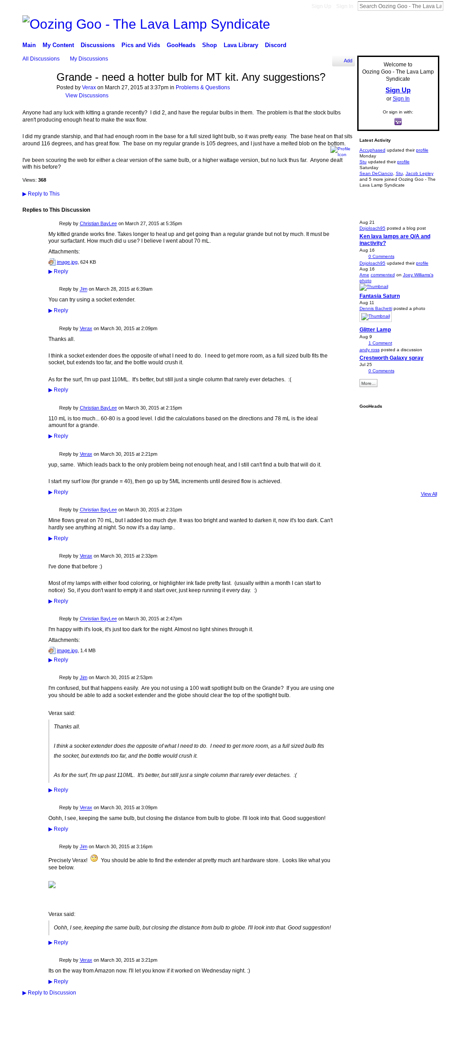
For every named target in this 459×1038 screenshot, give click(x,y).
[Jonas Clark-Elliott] (371, 449)
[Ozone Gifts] (420, 425)
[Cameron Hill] (396, 425)
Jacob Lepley (419, 173)
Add (348, 60)
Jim (83, 289)
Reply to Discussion (49, 993)
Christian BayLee (98, 223)
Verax (89, 87)
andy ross (369, 349)
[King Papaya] (371, 425)
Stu (363, 161)
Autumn (73, 1028)
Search (450, 6)
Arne (364, 274)
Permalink (53, 224)
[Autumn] (371, 473)
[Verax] (36, 99)
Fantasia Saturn (379, 296)
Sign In (344, 6)
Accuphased (372, 150)
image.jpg (67, 262)
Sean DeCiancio (376, 173)
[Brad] (420, 449)
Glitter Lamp (375, 330)
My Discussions (89, 59)
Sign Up (321, 6)
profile (422, 150)
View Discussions (86, 95)
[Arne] (396, 473)
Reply (58, 271)
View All (429, 494)
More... (368, 383)
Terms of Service (420, 1027)
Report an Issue (377, 1027)
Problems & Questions (203, 87)
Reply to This (41, 194)
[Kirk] (396, 449)
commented (383, 274)
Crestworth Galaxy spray (391, 358)
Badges (345, 1027)
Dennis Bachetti (375, 308)
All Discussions (41, 59)
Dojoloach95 (372, 228)
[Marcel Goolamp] (420, 473)
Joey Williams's (418, 274)
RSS (27, 1007)
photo (365, 280)
